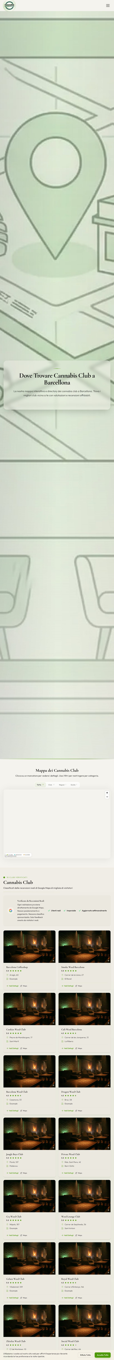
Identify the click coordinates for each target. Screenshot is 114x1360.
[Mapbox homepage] (10, 856)
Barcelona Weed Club (17, 1091)
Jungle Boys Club (14, 1154)
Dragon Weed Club (70, 1091)
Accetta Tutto (102, 1355)
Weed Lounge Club (70, 1216)
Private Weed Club (70, 1154)
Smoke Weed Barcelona (72, 967)
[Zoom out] (107, 797)
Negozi (62, 785)
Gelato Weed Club (15, 1278)
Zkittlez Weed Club (15, 1341)
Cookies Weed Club (16, 1029)
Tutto (40, 785)
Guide (74, 785)
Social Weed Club (70, 1341)
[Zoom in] (107, 793)
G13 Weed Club (13, 1216)
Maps (25, 986)
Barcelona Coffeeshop (17, 967)
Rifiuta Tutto (85, 1355)
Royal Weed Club (70, 1278)
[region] (57, 823)
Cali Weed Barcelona (71, 1029)
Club (51, 785)
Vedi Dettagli (13, 986)
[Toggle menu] (108, 5)
